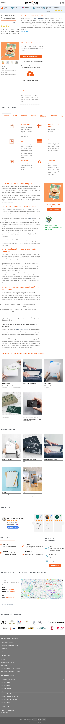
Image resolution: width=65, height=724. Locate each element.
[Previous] (3, 51)
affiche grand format (39, 18)
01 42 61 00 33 (52, 554)
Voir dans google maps (7, 604)
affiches (31, 218)
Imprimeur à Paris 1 (6, 694)
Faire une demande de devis (31, 56)
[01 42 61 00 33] (47, 556)
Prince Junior (60, 516)
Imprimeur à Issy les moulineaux (9, 699)
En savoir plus (25, 31)
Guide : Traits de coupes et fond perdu (10, 671)
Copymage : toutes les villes (8, 679)
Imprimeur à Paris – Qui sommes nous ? (11, 668)
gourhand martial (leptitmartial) (40, 516)
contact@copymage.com (55, 561)
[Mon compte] (60, 3)
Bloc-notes (4, 492)
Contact (3, 659)
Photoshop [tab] (24, 115)
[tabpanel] (32, 149)
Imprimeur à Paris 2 (6, 691)
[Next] (16, 51)
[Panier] (63, 3)
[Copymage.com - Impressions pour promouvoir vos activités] (32, 3)
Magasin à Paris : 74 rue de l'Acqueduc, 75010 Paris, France (15, 714)
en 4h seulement (25, 26)
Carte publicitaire (6, 417)
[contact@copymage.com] (47, 561)
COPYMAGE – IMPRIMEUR (15, 518)
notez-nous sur (12, 527)
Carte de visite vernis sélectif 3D (30, 417)
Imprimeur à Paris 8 (6, 685)
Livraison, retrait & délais (7, 642)
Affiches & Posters (13, 23)
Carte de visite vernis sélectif (29, 459)
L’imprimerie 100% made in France (9, 645)
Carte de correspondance (7, 459)
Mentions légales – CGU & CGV (8, 662)
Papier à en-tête (47, 383)
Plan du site (4, 665)
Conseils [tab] (6, 115)
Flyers (24, 492)
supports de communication (22, 329)
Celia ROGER (50, 516)
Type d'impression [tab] (43, 116)
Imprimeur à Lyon (5, 702)
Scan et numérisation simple (29, 383)
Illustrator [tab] (33, 115)
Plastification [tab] (54, 115)
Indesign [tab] (15, 115)
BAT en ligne (4, 648)
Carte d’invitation (6, 383)
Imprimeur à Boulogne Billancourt (9, 696)
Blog (2, 651)
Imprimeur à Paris (5, 682)
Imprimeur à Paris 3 (6, 688)
